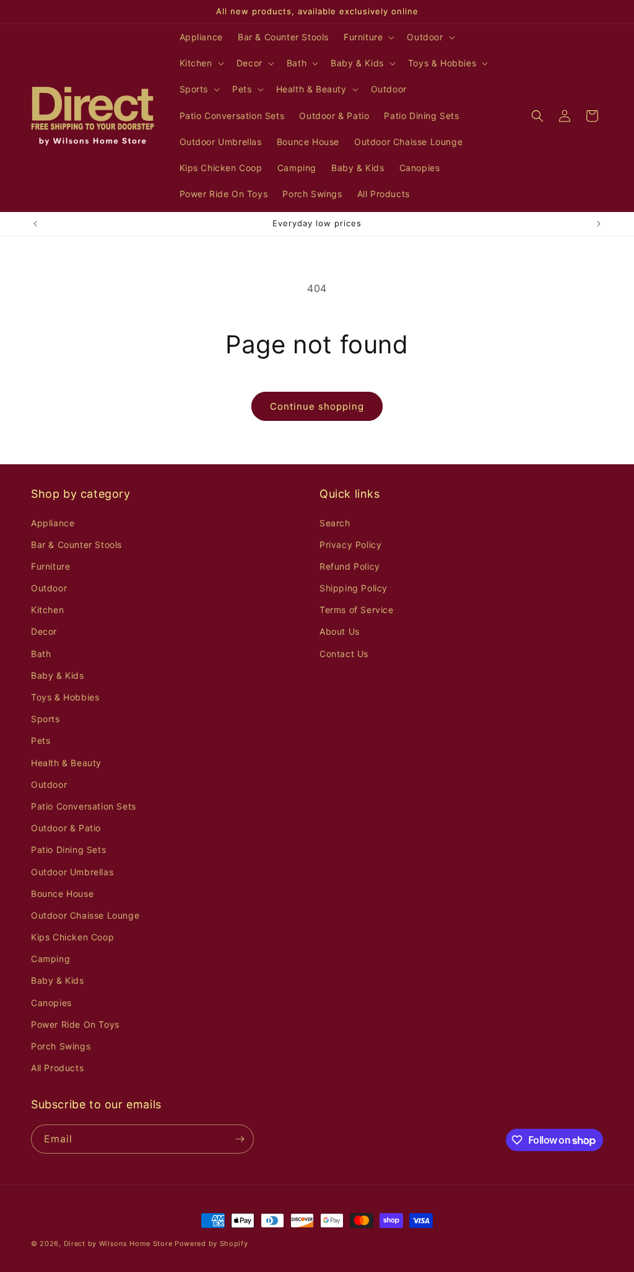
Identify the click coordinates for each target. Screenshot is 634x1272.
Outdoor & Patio (66, 828)
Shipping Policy (353, 588)
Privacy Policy (350, 544)
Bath (41, 653)
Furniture (50, 566)
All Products (57, 1067)
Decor (44, 631)
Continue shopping (317, 406)
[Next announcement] (598, 224)
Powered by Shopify (211, 1243)
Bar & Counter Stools (76, 544)
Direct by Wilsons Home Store (118, 1243)
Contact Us (343, 653)
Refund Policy (349, 566)
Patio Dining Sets (68, 849)
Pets (40, 740)
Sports (45, 718)
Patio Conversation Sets (83, 806)
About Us (339, 631)
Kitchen (47, 609)
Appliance (52, 523)
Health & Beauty (66, 762)
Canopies (51, 1002)
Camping (50, 958)
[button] (367, 37)
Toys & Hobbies (65, 697)
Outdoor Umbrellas (72, 872)
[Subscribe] (239, 1139)
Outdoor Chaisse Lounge (85, 915)
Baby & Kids (57, 675)
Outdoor (49, 588)
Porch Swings (60, 1046)
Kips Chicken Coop (72, 937)
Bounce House (62, 893)
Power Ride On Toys (75, 1024)
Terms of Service (356, 609)
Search (334, 523)
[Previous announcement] (35, 224)
